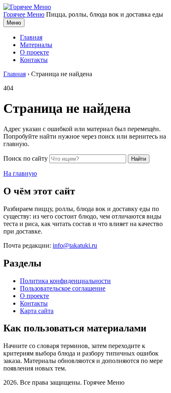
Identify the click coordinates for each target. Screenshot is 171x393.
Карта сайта (37, 310)
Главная (31, 37)
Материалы (36, 44)
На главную (20, 173)
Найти (138, 159)
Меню (14, 23)
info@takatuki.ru (75, 245)
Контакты (34, 59)
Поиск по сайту (25, 158)
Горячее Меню (23, 14)
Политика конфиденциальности (65, 280)
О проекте (34, 52)
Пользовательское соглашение (62, 288)
